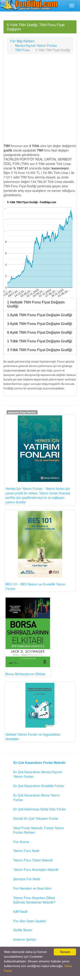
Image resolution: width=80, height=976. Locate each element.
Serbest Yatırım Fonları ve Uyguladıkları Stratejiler (33, 736)
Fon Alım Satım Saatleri (29, 921)
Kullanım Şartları (24, 939)
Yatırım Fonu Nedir (26, 850)
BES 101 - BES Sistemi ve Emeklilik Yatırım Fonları (36, 586)
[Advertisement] (40, 98)
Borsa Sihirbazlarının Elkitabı (25, 674)
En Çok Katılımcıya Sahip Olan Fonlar (39, 809)
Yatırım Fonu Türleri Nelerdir (33, 860)
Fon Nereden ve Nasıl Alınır (32, 888)
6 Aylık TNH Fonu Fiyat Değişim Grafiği (39, 332)
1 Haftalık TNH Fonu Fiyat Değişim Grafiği (36, 304)
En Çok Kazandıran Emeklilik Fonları (38, 786)
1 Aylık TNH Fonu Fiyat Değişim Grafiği (39, 315)
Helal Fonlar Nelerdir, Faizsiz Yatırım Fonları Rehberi (38, 830)
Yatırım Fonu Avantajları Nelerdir (36, 869)
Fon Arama (21, 841)
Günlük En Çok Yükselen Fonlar (35, 818)
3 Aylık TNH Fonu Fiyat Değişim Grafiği (39, 324)
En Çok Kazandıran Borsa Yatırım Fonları (36, 797)
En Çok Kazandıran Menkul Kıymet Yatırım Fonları (37, 774)
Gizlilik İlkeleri (22, 930)
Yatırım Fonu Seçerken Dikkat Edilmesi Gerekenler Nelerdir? (34, 899)
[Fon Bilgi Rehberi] (29, 5)
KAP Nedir (20, 911)
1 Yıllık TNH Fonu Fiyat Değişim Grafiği (39, 341)
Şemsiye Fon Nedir (26, 879)
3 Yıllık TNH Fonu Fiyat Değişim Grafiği (39, 350)
